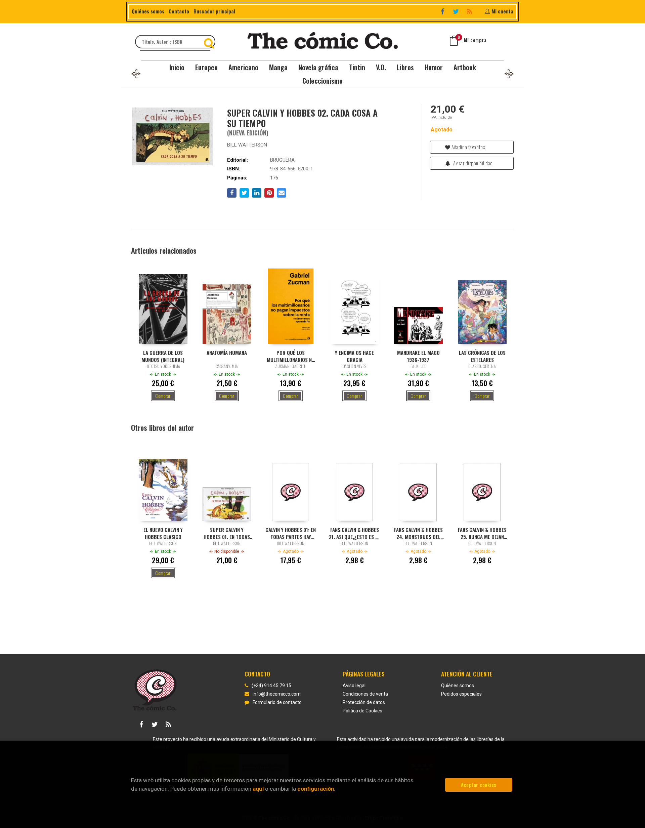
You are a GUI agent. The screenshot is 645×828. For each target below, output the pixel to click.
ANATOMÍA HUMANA (227, 352)
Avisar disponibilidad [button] (472, 163)
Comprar (163, 395)
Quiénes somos (148, 11)
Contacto (179, 11)
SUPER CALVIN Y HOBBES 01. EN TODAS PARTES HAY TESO (227, 533)
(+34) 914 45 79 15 (271, 685)
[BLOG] (470, 11)
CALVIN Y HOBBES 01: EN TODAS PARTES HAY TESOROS (290, 533)
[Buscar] (210, 41)
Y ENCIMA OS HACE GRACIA (354, 356)
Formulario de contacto (277, 702)
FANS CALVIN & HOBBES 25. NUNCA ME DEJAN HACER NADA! (482, 533)
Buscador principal (214, 11)
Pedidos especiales (461, 694)
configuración (315, 788)
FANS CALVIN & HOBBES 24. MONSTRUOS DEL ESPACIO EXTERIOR (418, 533)
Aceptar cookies (479, 784)
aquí (258, 788)
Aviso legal (354, 685)
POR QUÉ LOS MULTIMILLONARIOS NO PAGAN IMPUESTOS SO (291, 356)
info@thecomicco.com (277, 694)
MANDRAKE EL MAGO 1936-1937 (418, 356)
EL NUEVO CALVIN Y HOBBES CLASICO (163, 533)
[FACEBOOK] (443, 11)
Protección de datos (364, 702)
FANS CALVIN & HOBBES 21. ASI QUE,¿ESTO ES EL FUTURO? (354, 533)
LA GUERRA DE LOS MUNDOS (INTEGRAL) (162, 356)
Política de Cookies (362, 710)
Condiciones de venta (365, 694)
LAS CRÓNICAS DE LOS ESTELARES (482, 356)
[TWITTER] (456, 11)
